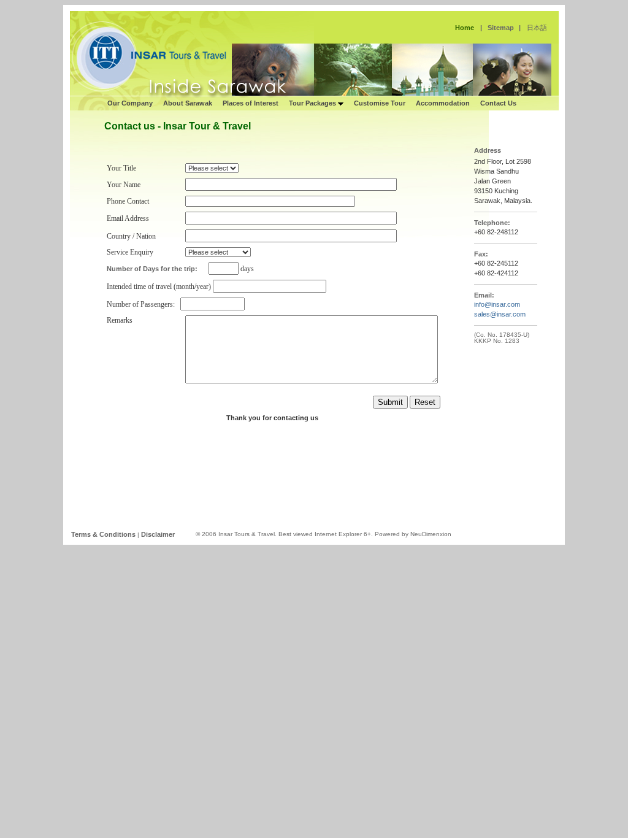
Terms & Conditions (103, 534)
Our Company (130, 103)
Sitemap (501, 27)
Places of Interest (250, 103)
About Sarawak (187, 103)
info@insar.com (497, 304)
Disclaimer (158, 534)
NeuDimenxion (430, 534)
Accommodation (443, 103)
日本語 (537, 27)
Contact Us (498, 103)
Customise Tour (379, 103)
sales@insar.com (500, 314)
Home (464, 27)
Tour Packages (313, 103)
